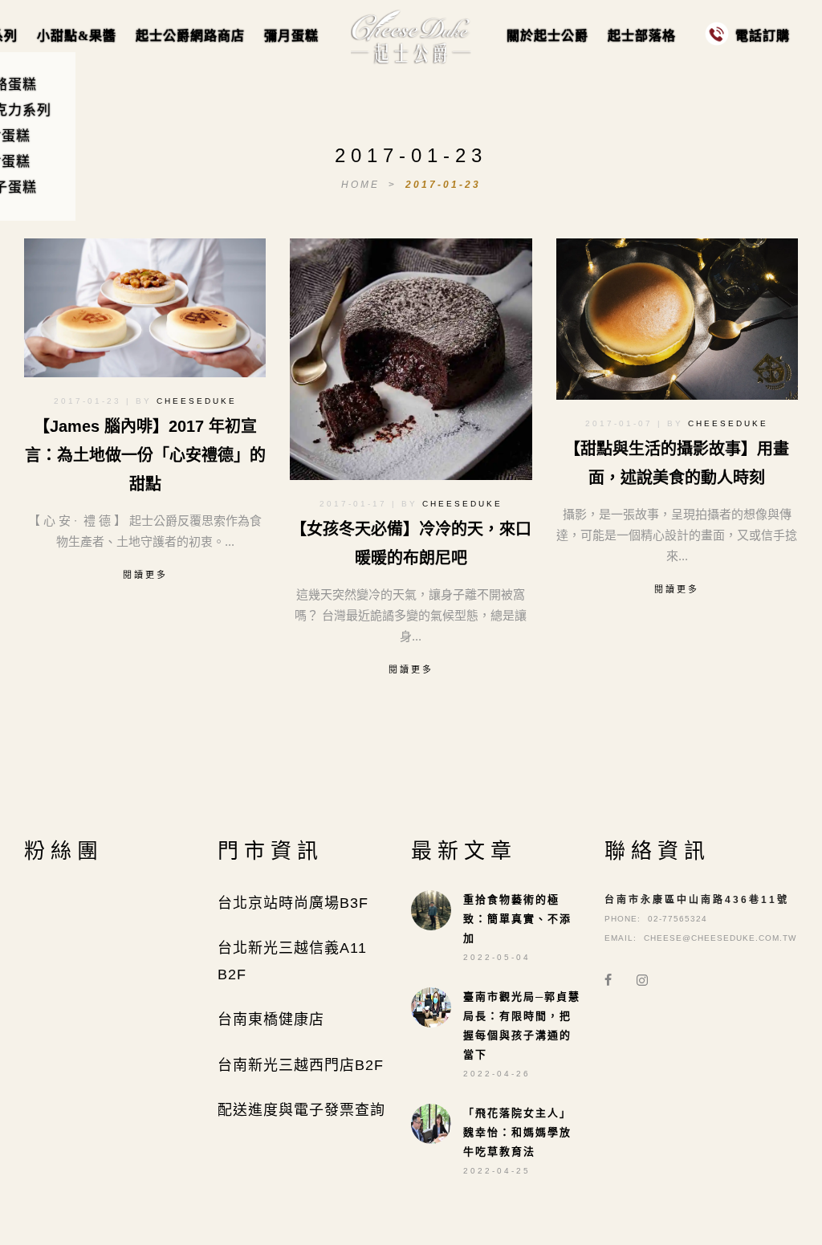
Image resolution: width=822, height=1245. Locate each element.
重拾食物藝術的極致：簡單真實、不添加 (517, 918)
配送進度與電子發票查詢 (301, 1110)
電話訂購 (762, 36)
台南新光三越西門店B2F (301, 1065)
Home (363, 184)
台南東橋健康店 (271, 1019)
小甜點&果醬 (76, 36)
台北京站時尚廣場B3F (293, 903)
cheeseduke (197, 401)
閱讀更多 (145, 575)
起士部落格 (642, 36)
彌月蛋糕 (291, 36)
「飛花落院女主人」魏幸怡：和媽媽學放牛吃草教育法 (517, 1132)
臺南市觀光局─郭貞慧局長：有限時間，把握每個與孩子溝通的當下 (521, 1025)
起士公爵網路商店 (190, 36)
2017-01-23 (443, 184)
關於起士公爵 (547, 36)
